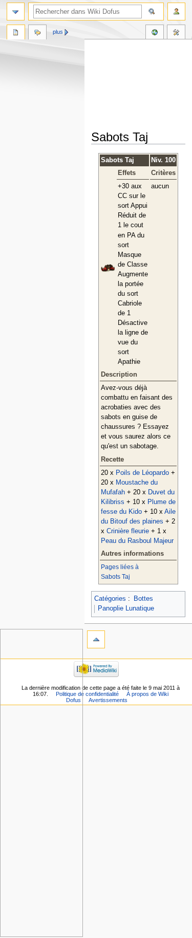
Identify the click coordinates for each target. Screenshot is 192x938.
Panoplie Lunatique (126, 608)
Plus (58, 32)
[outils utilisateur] (176, 11)
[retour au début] (96, 639)
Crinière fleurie (127, 531)
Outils (176, 33)
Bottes (143, 598)
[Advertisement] (141, 85)
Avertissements (108, 700)
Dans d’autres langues (154, 33)
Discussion (37, 33)
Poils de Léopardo (142, 472)
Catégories (110, 598)
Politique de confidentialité (87, 694)
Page (16, 33)
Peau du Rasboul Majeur (137, 540)
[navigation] (16, 11)
